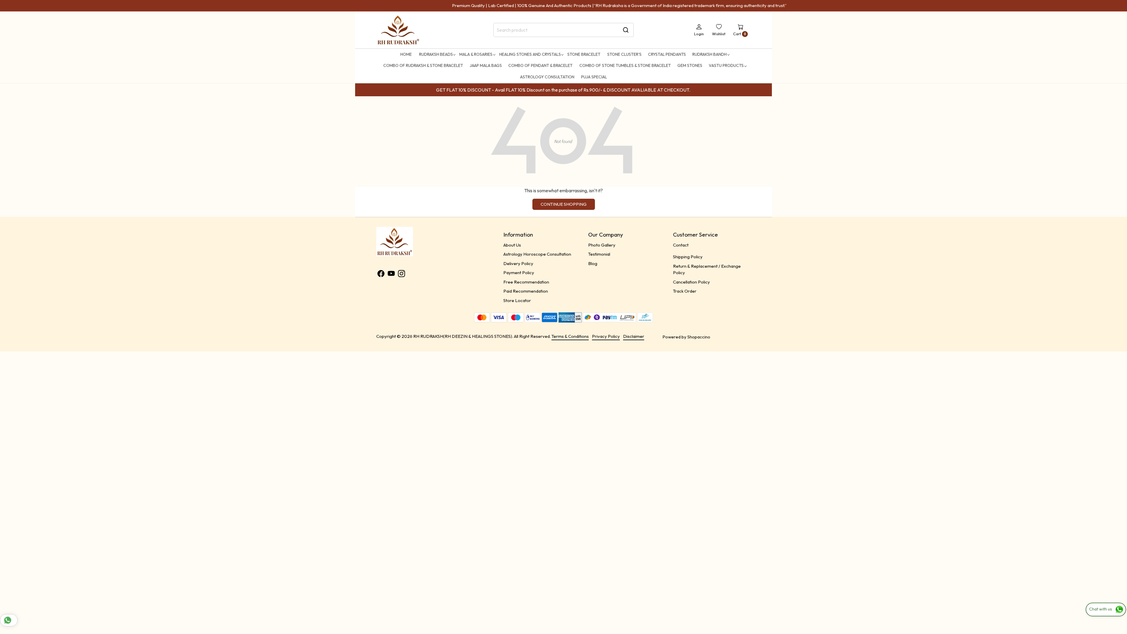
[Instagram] (401, 275)
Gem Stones (689, 65)
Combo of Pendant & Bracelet (540, 65)
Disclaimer (633, 336)
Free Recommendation (526, 282)
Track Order (684, 291)
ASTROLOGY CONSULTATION (547, 77)
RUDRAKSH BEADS (436, 54)
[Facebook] (381, 275)
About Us (512, 245)
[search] (626, 30)
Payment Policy (518, 272)
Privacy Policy (606, 336)
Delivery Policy (518, 263)
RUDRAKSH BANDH (709, 54)
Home (406, 54)
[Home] (398, 30)
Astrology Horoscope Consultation (537, 254)
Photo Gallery (601, 245)
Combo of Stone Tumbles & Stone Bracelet (625, 65)
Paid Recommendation (525, 291)
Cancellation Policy (691, 282)
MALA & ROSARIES (475, 54)
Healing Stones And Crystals (530, 54)
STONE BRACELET (583, 54)
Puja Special (594, 77)
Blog (592, 263)
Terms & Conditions (570, 336)
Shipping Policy (688, 256)
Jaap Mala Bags (486, 65)
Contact (681, 245)
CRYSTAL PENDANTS (667, 54)
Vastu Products (726, 65)
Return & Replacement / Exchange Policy (707, 269)
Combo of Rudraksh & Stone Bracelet (423, 65)
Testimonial (599, 254)
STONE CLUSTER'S (624, 54)
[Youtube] (391, 275)
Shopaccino (698, 337)
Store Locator (517, 300)
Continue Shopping (564, 204)
